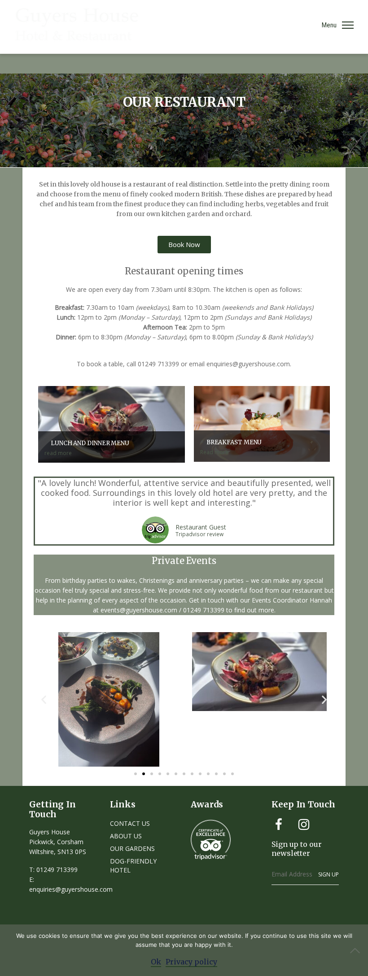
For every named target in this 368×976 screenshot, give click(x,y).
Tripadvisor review (199, 534)
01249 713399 (57, 869)
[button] (43, 699)
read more (86, 448)
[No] (356, 950)
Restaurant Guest (200, 527)
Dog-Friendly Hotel (133, 865)
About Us (126, 836)
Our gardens (132, 848)
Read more (231, 447)
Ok (156, 961)
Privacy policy (191, 961)
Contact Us (130, 823)
